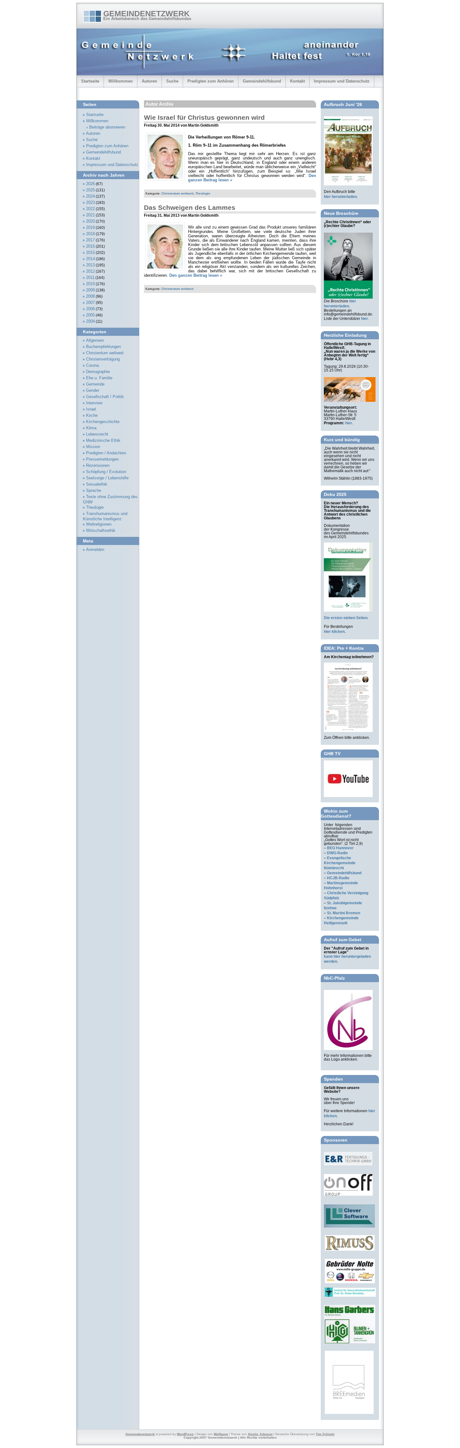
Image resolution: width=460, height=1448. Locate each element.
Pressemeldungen (102, 459)
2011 (90, 277)
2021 (90, 215)
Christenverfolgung (103, 359)
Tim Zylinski (325, 1434)
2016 (90, 246)
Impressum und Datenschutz (342, 81)
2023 (90, 202)
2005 (90, 315)
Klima (91, 428)
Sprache (93, 490)
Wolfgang (221, 1434)
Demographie (98, 372)
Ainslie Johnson (260, 1434)
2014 (90, 259)
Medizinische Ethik (103, 440)
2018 (90, 234)
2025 (90, 190)
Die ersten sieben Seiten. (346, 618)
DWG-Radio (337, 853)
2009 (90, 290)
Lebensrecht (97, 434)
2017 (90, 240)
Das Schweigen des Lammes (189, 207)
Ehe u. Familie (99, 378)
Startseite (90, 81)
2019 (90, 227)
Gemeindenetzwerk (146, 13)
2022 (90, 209)
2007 (90, 302)
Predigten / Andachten (106, 453)
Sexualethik (96, 484)
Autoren (149, 81)
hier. (349, 423)
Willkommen (120, 81)
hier (364, 318)
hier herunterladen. (341, 197)
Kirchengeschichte (103, 422)
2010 (90, 284)
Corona (92, 365)
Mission (93, 447)
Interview (94, 403)
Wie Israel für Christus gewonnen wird (204, 117)
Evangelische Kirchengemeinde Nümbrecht (339, 863)
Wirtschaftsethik (100, 530)
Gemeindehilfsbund (262, 81)
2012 (90, 271)
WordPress (185, 1434)
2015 (90, 252)
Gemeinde (95, 384)
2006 (90, 309)
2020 (90, 221)
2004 (90, 321)
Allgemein (95, 340)
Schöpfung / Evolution (106, 472)
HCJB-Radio (338, 878)
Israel (91, 409)
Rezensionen (98, 465)
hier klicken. (334, 631)
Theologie (202, 193)
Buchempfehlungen (103, 347)
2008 (90, 296)
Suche (172, 81)
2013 (90, 265)
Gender (92, 390)
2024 (90, 196)
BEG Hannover (340, 848)
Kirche (92, 415)
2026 (90, 184)
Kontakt (297, 81)
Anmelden (95, 549)
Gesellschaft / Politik (105, 397)
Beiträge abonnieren (107, 127)
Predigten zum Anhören (210, 81)
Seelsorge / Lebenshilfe (107, 478)
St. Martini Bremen (343, 913)
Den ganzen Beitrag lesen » (195, 275)
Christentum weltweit (177, 193)
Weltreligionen (98, 524)
